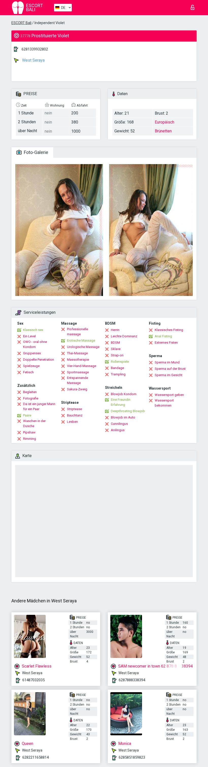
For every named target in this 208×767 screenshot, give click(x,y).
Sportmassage (78, 372)
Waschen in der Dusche (34, 423)
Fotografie (30, 398)
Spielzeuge (31, 366)
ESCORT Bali (21, 23)
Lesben (72, 422)
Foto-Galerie (35, 152)
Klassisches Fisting (169, 330)
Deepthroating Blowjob (128, 411)
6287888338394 (132, 680)
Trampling (118, 374)
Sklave (115, 349)
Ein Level (29, 336)
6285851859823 (132, 757)
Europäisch (164, 122)
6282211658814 (35, 757)
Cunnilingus (119, 424)
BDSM (115, 342)
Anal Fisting (163, 336)
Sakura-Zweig (77, 389)
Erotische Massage (81, 340)
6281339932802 (35, 49)
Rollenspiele (120, 361)
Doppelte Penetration (38, 359)
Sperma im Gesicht (168, 375)
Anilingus (118, 430)
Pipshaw (29, 432)
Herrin (115, 330)
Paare (27, 415)
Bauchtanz (74, 415)
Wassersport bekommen (164, 402)
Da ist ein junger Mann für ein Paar (39, 406)
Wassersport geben (169, 395)
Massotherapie (78, 359)
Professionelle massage (77, 331)
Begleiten (30, 392)
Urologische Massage (83, 347)
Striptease (74, 409)
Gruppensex (32, 353)
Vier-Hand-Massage (81, 366)
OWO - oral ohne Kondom (35, 344)
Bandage (117, 368)
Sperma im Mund (167, 362)
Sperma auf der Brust (170, 369)
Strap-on (117, 355)
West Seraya (33, 60)
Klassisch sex (33, 330)
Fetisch (28, 372)
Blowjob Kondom (123, 394)
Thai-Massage (77, 353)
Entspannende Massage (77, 380)
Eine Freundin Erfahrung (120, 402)
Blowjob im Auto (123, 417)
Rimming (29, 439)
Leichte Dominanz (124, 336)
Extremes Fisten (166, 342)
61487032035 (33, 680)
